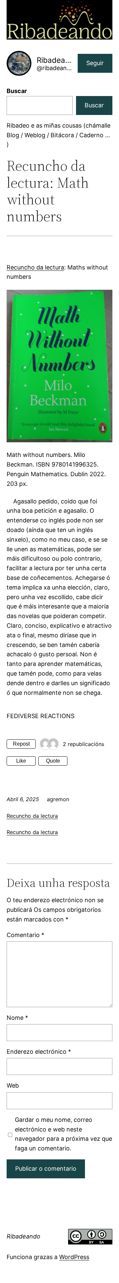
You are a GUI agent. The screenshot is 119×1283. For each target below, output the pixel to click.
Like (21, 761)
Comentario (25, 934)
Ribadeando (23, 1236)
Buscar (17, 90)
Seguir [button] (95, 62)
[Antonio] (53, 744)
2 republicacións (83, 744)
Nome (17, 1017)
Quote (53, 761)
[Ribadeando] (45, 744)
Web (13, 1085)
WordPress (74, 1256)
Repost (21, 744)
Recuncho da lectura (35, 267)
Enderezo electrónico (39, 1051)
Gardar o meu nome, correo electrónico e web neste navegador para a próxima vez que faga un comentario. (63, 1134)
